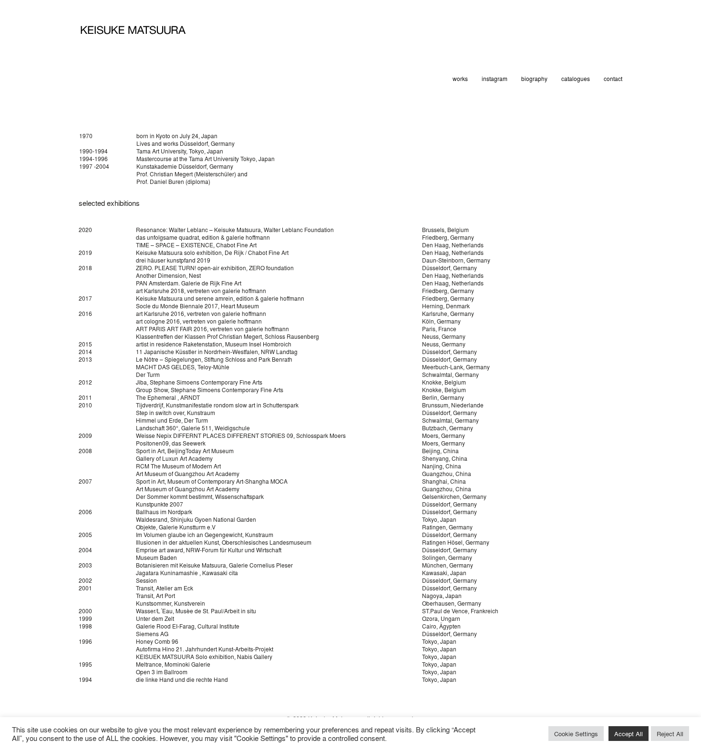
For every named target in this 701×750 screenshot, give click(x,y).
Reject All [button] (670, 733)
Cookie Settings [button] (576, 733)
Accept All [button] (628, 733)
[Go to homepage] (133, 78)
